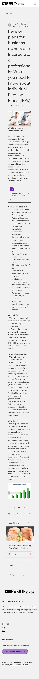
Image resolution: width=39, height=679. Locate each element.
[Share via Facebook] (9, 508)
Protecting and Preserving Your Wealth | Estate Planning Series (20, 546)
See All (29, 522)
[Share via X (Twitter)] (14, 508)
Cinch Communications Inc (19, 665)
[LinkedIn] (3, 631)
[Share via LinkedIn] (19, 508)
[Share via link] (24, 508)
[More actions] (30, 25)
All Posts (9, 13)
